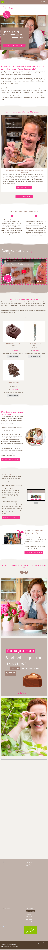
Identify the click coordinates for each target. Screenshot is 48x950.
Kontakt (7, 912)
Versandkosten (14, 350)
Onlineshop (8, 908)
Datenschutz (5, 944)
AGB (2, 946)
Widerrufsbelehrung (13, 944)
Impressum (6, 946)
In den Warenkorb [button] (13, 356)
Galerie (6, 910)
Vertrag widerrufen (14, 946)
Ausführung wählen (35, 356)
